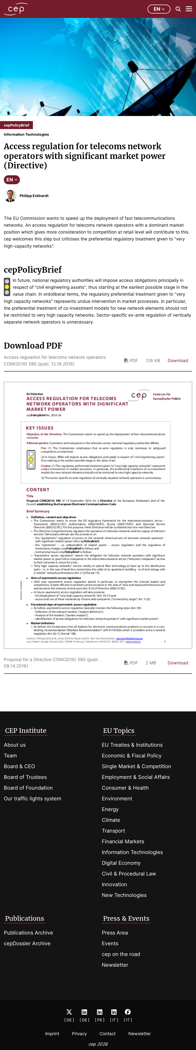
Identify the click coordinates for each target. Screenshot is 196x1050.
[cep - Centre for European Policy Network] (16, 9)
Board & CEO (19, 766)
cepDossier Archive (27, 943)
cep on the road (121, 954)
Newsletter (115, 965)
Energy (110, 809)
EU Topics (118, 730)
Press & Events (126, 918)
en (157, 9)
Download (178, 360)
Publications (24, 918)
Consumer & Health (125, 788)
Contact (108, 1033)
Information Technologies (132, 852)
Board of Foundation (28, 788)
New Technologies (124, 895)
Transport (113, 831)
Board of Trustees (25, 777)
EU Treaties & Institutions (132, 745)
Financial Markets (123, 841)
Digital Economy (121, 863)
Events (110, 943)
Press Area (115, 933)
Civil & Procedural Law (129, 874)
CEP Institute (25, 730)
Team (10, 756)
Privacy (79, 1033)
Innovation (114, 884)
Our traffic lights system (32, 798)
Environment (117, 798)
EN (9, 180)
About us (15, 745)
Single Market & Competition (136, 766)
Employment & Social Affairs (136, 777)
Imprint (52, 1033)
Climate (111, 820)
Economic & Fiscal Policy (132, 756)
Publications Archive (28, 933)
